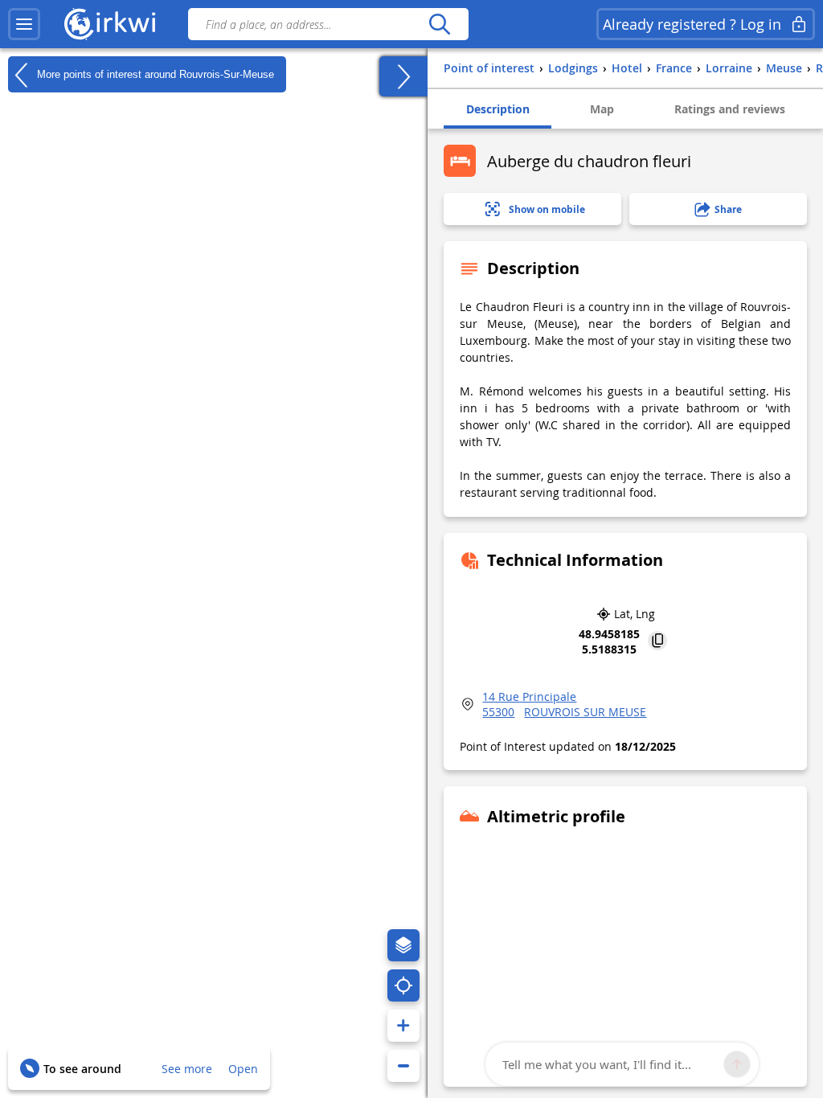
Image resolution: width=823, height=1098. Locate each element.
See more (187, 1068)
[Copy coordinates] (657, 641)
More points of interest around (154, 74)
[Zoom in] (403, 1026)
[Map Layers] (403, 945)
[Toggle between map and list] (403, 76)
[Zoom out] (403, 1066)
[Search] (439, 24)
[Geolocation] (403, 985)
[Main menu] (24, 24)
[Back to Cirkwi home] (110, 24)
